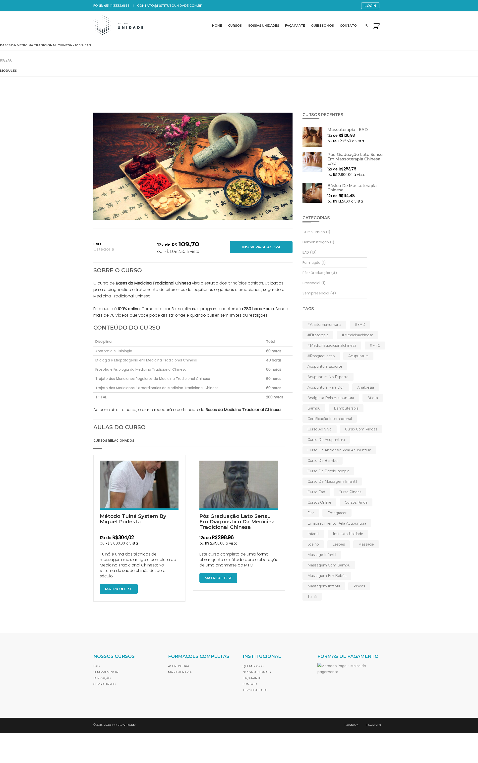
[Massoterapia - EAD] (312, 137)
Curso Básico (316, 231)
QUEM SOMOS (253, 666)
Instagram (373, 724)
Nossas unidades (263, 25)
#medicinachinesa (357, 335)
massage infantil (321, 555)
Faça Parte (295, 25)
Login (370, 5)
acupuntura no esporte (328, 377)
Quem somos (322, 25)
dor (310, 513)
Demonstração (318, 242)
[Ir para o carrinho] (376, 25)
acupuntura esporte (324, 366)
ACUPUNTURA (178, 666)
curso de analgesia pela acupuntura (339, 450)
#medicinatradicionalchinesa (331, 345)
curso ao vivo (319, 429)
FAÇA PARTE (252, 678)
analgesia (365, 387)
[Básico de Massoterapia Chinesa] (312, 193)
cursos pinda (356, 502)
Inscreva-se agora (261, 247)
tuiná (312, 596)
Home (217, 25)
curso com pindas (361, 429)
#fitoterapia (317, 335)
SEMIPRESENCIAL (106, 672)
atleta (372, 398)
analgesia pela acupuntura (330, 398)
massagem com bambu (328, 565)
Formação (314, 262)
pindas (359, 586)
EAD (97, 244)
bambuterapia (346, 408)
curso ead (316, 492)
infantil (313, 534)
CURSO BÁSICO (104, 684)
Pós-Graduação (319, 272)
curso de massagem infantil (332, 481)
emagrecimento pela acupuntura (336, 523)
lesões (338, 544)
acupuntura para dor (325, 387)
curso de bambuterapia (328, 471)
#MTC (375, 345)
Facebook (351, 724)
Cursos (235, 25)
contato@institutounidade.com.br (169, 5)
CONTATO (250, 684)
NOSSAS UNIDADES (257, 672)
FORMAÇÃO (102, 678)
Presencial (314, 282)
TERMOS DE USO (255, 690)
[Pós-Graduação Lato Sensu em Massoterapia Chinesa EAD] (312, 162)
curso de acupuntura (326, 439)
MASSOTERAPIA (179, 672)
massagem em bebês (326, 575)
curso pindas (350, 492)
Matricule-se (118, 589)
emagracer (337, 513)
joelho (313, 544)
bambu (313, 408)
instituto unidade (348, 534)
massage (366, 544)
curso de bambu (322, 460)
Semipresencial (319, 293)
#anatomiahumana (324, 324)
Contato (348, 25)
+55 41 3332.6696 (116, 5)
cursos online (319, 502)
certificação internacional (329, 418)
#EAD (360, 324)
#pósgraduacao (321, 356)
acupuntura (358, 356)
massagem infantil (323, 586)
